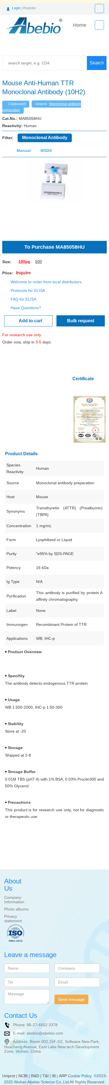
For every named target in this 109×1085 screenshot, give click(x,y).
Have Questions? (26, 308)
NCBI (23, 1076)
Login (16, 8)
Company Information (14, 899)
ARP (63, 1076)
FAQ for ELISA (23, 299)
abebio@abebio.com (45, 1033)
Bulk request (80, 320)
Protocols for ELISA (28, 290)
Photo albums (16, 909)
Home (79, 25)
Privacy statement (13, 918)
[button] (10, 197)
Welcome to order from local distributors (46, 282)
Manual (24, 150)
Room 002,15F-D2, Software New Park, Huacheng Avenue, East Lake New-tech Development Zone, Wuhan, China (52, 1046)
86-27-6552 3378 (42, 1024)
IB (54, 1076)
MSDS (46, 150)
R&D (35, 1076)
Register (29, 8)
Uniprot (8, 1076)
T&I (45, 1076)
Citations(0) (17, 104)
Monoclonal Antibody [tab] (44, 137)
